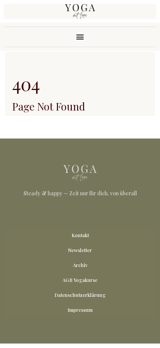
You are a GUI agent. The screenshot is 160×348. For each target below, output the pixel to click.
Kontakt (80, 235)
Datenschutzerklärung (80, 295)
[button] (80, 37)
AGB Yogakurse (80, 280)
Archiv (80, 265)
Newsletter (80, 250)
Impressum (80, 310)
